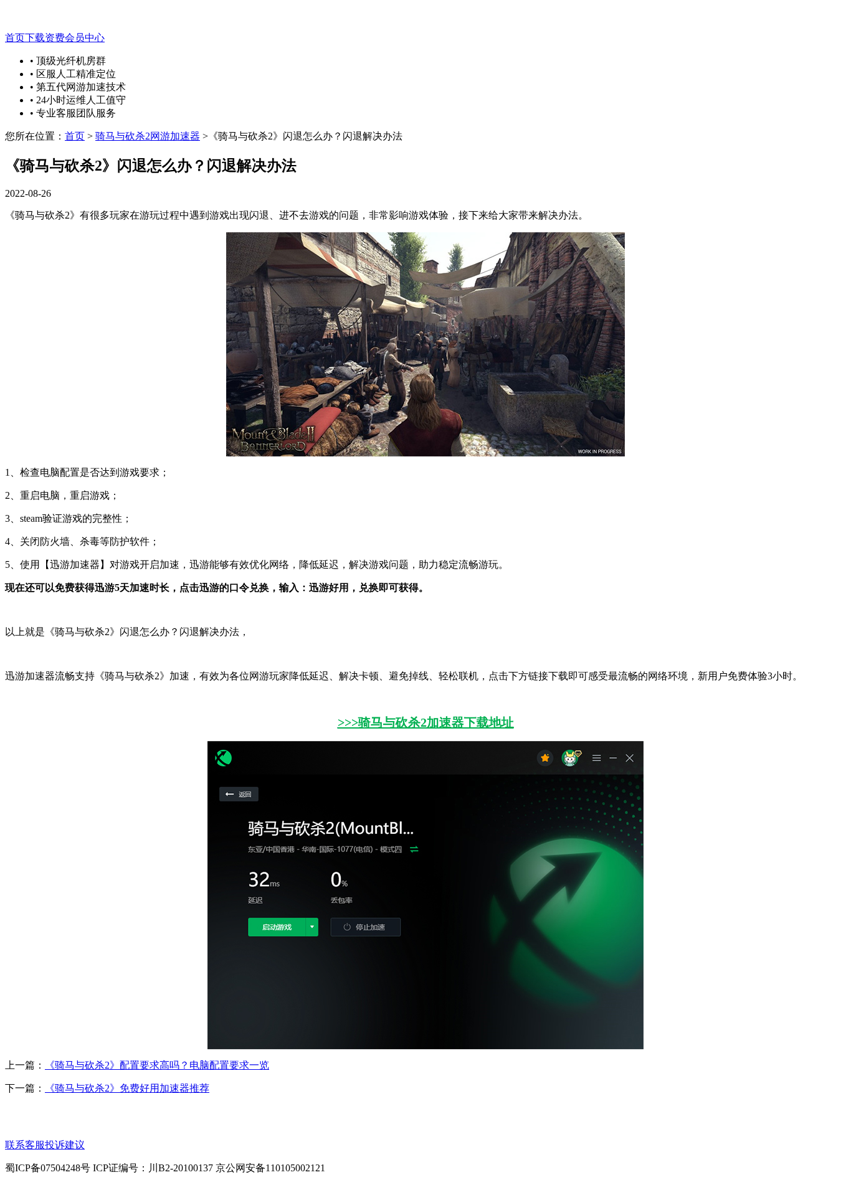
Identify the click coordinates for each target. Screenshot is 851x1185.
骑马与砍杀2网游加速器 (147, 136)
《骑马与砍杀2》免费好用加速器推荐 (127, 1088)
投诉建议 (65, 1145)
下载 (35, 37)
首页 (15, 37)
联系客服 (25, 1145)
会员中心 (85, 37)
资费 (55, 37)
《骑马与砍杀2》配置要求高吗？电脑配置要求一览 (157, 1065)
